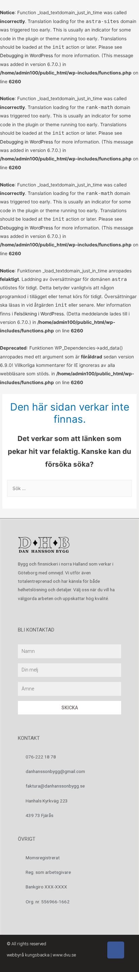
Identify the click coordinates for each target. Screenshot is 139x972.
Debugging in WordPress (26, 55)
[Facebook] (115, 950)
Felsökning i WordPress (39, 313)
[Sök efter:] (69, 488)
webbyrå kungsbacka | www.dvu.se (41, 954)
